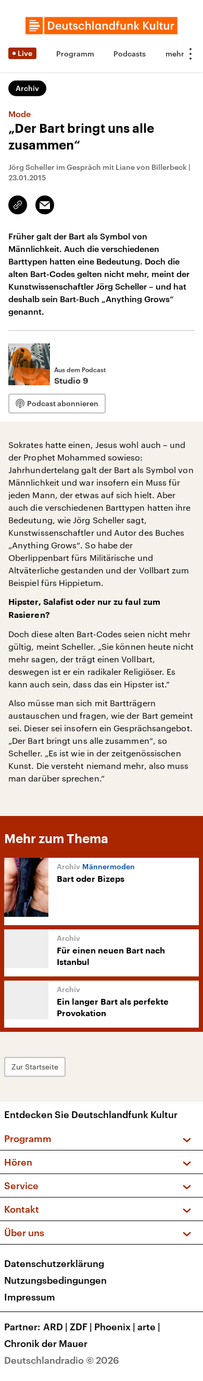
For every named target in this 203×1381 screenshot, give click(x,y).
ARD (55, 1326)
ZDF (81, 1326)
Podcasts (129, 53)
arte (148, 1326)
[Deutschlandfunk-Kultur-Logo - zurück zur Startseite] (101, 26)
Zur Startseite (34, 1066)
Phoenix (114, 1326)
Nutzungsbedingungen (55, 1280)
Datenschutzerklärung (54, 1263)
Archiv (27, 88)
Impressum (29, 1297)
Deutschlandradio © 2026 (61, 1360)
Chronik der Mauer (45, 1343)
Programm (75, 53)
